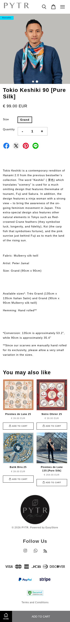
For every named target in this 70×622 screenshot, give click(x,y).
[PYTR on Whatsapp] (35, 552)
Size (6, 119)
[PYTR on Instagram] (25, 552)
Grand (24, 119)
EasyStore (52, 527)
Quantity (9, 129)
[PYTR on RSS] (45, 551)
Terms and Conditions (35, 602)
